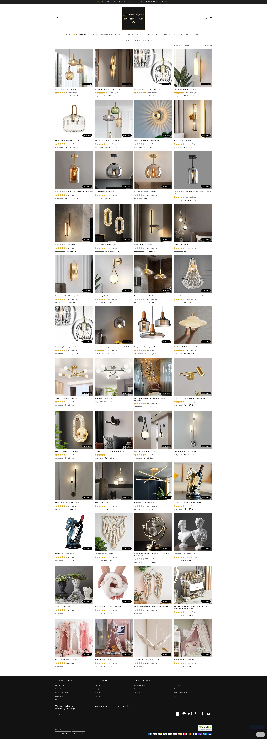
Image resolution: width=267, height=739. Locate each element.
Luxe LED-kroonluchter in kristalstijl (107, 244)
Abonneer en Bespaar (62, 692)
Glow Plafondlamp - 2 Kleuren (144, 502)
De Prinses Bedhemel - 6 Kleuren (66, 659)
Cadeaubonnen (60, 696)
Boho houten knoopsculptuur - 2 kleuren (108, 606)
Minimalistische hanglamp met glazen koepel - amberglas (74, 191)
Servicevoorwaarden (140, 685)
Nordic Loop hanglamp (181, 244)
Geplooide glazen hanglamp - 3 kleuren (147, 89)
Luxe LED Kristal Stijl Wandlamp (66, 451)
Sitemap (137, 692)
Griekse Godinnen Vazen (63, 606)
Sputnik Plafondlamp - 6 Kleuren (66, 398)
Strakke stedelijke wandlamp (143, 244)
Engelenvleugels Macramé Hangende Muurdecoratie (151, 606)
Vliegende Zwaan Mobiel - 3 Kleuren (146, 659)
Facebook (98, 685)
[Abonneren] (90, 714)
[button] (57, 18)
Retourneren (178, 689)
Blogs (57, 700)
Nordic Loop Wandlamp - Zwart (144, 451)
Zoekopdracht (59, 685)
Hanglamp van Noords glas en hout (145, 347)
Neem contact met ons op (182, 692)
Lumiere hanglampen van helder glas (67, 140)
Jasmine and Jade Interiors (205, 738)
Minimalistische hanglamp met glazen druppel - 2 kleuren (113, 347)
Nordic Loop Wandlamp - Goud (105, 296)
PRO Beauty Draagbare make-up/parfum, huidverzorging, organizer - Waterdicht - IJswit (193, 607)
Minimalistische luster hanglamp (65, 244)
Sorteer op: (177, 45)
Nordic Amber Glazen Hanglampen (66, 89)
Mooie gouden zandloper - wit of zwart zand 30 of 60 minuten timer (151, 554)
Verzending (177, 685)
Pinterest (97, 692)
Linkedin (98, 696)
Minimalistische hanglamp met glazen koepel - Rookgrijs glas (192, 192)
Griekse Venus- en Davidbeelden (184, 553)
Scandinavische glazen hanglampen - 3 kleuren (149, 296)
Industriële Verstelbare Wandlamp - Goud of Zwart (190, 398)
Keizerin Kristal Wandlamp (183, 140)
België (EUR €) (62, 734)
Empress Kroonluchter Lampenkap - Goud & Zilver (191, 296)
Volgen (176, 696)
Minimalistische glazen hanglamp (105, 191)
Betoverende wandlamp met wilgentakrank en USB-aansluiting (151, 399)
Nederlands (77, 734)
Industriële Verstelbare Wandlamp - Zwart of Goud (111, 451)
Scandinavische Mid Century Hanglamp (187, 347)
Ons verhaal (59, 689)
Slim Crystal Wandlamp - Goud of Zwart (108, 89)
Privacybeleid (138, 689)
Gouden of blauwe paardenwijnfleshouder (187, 502)
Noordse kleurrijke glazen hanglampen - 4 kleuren (111, 140)
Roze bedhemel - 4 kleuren (103, 659)
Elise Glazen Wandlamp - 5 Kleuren (185, 89)
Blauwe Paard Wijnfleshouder (65, 553)
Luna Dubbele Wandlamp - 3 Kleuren (186, 451)
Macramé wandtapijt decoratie (104, 553)
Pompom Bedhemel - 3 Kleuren (184, 659)
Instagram (98, 689)
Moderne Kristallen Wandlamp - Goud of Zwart (70, 296)
